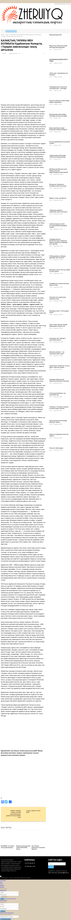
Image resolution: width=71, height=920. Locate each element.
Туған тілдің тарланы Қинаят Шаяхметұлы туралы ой (58, 325)
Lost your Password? (10, 899)
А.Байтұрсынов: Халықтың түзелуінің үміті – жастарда (58, 87)
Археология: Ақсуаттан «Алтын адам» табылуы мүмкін (59, 366)
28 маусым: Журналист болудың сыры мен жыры (57, 185)
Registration (3, 890)
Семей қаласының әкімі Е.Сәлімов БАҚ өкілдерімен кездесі (58, 225)
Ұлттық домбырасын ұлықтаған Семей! (59, 142)
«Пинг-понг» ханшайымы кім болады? (58, 73)
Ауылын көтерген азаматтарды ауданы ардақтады (59, 101)
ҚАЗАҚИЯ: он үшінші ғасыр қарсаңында (7, 846)
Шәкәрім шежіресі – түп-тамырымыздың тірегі (57, 352)
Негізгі (2, 34)
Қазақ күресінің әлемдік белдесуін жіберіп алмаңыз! (58, 128)
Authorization (3, 900)
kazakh (4, 53)
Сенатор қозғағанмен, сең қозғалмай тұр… (57, 393)
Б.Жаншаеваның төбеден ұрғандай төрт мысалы (57, 256)
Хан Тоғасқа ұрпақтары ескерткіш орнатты (38, 847)
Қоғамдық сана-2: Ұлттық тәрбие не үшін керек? (59, 270)
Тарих (7, 34)
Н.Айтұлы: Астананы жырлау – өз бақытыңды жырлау (59, 407)
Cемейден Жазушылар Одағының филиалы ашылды (59, 380)
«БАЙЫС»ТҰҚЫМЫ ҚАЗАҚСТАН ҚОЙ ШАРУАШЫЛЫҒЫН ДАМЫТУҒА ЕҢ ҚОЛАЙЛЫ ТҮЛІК (13, 814)
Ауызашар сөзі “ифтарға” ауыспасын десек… (57, 339)
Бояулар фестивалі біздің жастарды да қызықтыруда (58, 115)
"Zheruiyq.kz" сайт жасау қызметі (22, 878)
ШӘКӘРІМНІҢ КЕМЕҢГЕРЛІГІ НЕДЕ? (58, 60)
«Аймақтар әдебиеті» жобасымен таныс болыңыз (58, 211)
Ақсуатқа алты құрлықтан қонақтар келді (57, 297)
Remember (4, 896)
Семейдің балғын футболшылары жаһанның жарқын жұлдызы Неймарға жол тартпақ (58, 241)
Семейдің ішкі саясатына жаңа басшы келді (59, 284)
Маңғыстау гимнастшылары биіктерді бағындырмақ (58, 46)
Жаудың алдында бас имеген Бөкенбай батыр (23, 847)
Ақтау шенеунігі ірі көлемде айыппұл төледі (58, 421)
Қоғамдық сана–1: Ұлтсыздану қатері (59, 311)
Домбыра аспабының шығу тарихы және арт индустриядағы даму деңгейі (58, 170)
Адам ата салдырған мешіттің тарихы (58, 435)
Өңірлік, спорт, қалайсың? (57, 198)
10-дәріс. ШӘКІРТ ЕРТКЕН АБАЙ (33, 811)
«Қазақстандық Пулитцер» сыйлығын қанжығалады (57, 156)
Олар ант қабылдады (56, 448)
